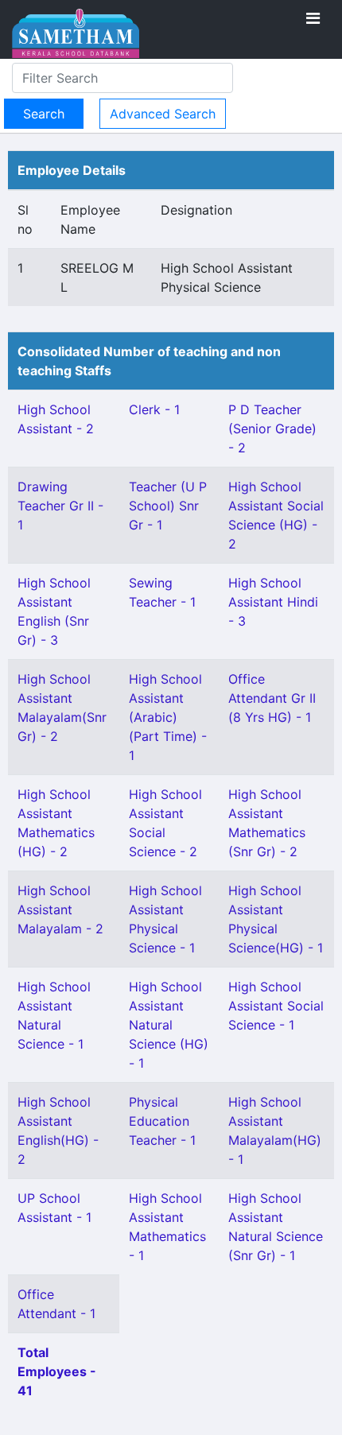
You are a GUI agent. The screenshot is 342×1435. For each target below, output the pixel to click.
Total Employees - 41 (56, 1371)
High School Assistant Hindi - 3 (273, 602)
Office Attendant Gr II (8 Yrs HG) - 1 (272, 698)
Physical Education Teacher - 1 (162, 1121)
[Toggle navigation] (313, 18)
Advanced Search (163, 114)
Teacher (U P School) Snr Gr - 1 (168, 506)
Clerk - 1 (154, 409)
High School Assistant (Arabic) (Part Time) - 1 (168, 717)
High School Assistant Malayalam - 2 (60, 909)
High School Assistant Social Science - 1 (276, 1006)
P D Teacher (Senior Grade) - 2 (272, 428)
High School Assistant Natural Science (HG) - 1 (168, 1025)
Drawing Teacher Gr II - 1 (60, 506)
